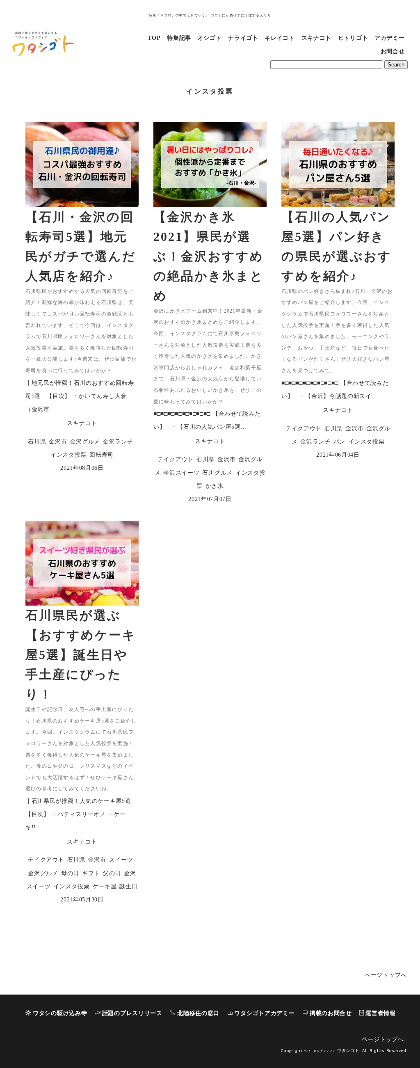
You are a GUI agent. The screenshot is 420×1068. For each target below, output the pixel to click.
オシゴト (210, 38)
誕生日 (128, 886)
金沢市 (58, 442)
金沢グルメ (85, 442)
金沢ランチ (118, 442)
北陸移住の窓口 (198, 1013)
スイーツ (121, 860)
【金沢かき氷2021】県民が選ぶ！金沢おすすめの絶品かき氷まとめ (208, 256)
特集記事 (179, 38)
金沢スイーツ (181, 473)
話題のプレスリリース (132, 1013)
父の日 (112, 873)
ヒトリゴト (353, 38)
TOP (154, 38)
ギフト (91, 873)
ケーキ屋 (105, 886)
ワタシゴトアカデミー (264, 1013)
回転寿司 (101, 455)
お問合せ (393, 51)
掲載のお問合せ (331, 1013)
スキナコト (316, 38)
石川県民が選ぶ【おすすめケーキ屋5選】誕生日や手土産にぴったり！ (80, 654)
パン (339, 442)
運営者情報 (380, 1013)
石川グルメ (217, 473)
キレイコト (280, 38)
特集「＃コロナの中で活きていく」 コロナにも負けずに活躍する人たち (210, 15)
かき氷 (214, 486)
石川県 (37, 442)
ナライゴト (243, 38)
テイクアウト (176, 459)
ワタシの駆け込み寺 (60, 1013)
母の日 (70, 873)
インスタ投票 (68, 455)
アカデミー (389, 38)
